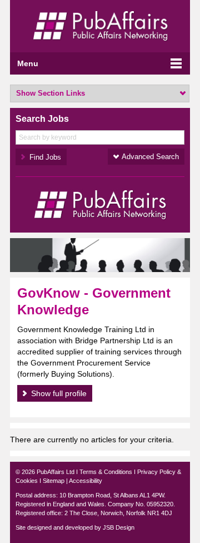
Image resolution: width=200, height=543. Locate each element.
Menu (27, 63)
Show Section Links (50, 93)
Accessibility (85, 480)
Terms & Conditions (105, 471)
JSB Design (118, 527)
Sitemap (53, 480)
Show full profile (59, 393)
